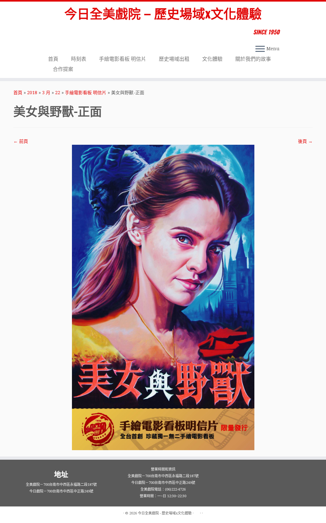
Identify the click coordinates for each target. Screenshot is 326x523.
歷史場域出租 (174, 59)
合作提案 (63, 69)
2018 (32, 92)
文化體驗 (212, 59)
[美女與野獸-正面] (163, 297)
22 (57, 92)
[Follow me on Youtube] (61, 32)
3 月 (46, 92)
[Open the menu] (260, 49)
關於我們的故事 (253, 59)
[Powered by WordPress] (197, 512)
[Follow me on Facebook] (52, 32)
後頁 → (305, 141)
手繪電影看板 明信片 (122, 59)
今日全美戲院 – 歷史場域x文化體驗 (163, 12)
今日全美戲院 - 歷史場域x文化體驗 (165, 513)
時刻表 (78, 59)
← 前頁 (20, 141)
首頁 (53, 59)
